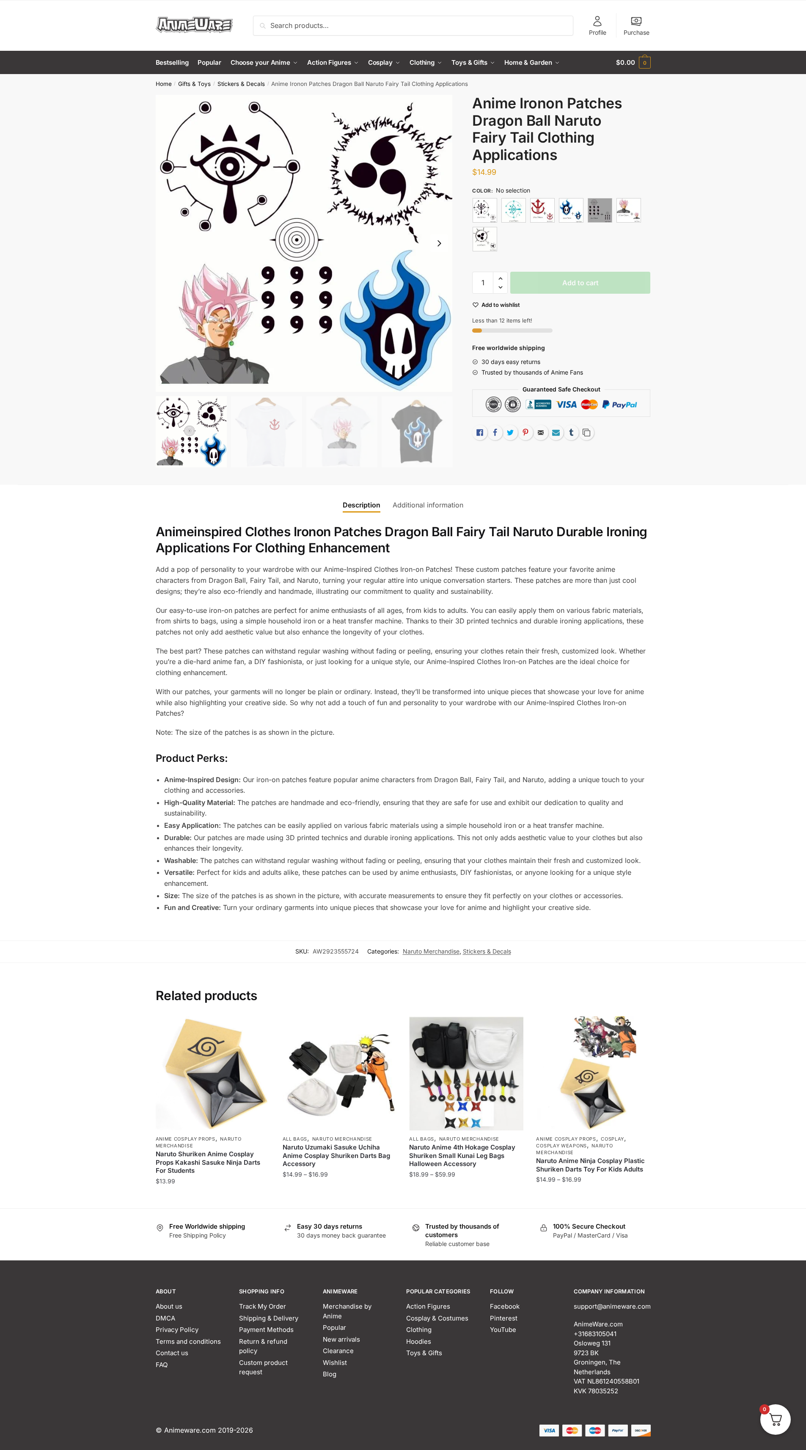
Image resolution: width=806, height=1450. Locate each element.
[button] (439, 243)
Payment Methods (266, 1330)
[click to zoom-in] (304, 243)
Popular (334, 1327)
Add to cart (580, 282)
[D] (571, 210)
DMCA (165, 1318)
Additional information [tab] (428, 505)
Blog (329, 1374)
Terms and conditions (188, 1341)
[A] (485, 210)
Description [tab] (361, 505)
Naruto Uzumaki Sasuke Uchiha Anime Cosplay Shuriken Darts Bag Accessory (336, 1155)
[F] (628, 210)
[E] (600, 210)
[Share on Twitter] (510, 432)
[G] (485, 239)
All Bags (295, 1139)
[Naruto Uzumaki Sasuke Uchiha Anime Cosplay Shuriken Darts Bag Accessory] (340, 1073)
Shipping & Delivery (268, 1318)
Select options (213, 1198)
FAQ (162, 1365)
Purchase (636, 32)
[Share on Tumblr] (571, 432)
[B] (513, 210)
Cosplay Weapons (561, 1146)
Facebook (505, 1306)
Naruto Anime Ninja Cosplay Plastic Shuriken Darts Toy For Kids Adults (590, 1165)
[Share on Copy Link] (586, 432)
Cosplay (612, 1139)
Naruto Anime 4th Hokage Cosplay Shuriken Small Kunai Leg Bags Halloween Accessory (462, 1155)
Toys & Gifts (424, 1353)
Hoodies (418, 1341)
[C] (542, 210)
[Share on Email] (540, 432)
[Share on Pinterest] (525, 432)
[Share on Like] (479, 432)
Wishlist (335, 1363)
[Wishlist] (257, 1029)
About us (169, 1306)
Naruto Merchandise (431, 951)
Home (164, 83)
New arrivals (341, 1339)
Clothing (419, 1330)
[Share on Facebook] (495, 432)
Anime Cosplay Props (185, 1139)
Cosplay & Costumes (437, 1318)
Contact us (172, 1353)
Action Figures (428, 1306)
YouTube (503, 1330)
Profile (597, 32)
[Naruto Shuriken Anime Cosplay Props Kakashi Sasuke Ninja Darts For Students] (213, 1073)
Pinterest (503, 1318)
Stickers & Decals (241, 83)
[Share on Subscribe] (556, 432)
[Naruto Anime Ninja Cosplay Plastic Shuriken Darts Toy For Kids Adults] (593, 1073)
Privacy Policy (177, 1330)
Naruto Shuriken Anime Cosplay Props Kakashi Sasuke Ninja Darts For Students (208, 1162)
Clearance (338, 1351)
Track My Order (262, 1306)
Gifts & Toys (194, 83)
